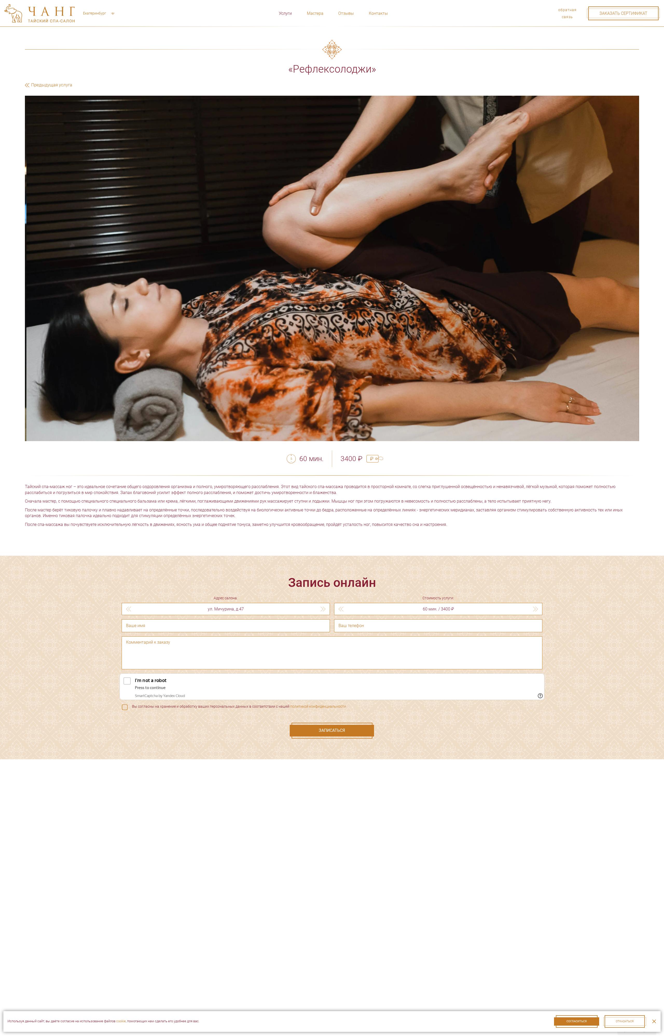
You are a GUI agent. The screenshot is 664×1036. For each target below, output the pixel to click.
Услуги (285, 13)
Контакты (378, 13)
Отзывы (346, 13)
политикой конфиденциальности (318, 706)
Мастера (315, 13)
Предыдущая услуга (51, 85)
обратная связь (567, 13)
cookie (121, 1021)
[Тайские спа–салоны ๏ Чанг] (39, 13)
